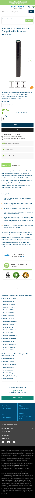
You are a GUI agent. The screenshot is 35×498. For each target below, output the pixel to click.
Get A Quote (29, 20)
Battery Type (5, 101)
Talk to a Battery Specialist (11, 156)
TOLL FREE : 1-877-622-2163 (7, 407)
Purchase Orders (8, 149)
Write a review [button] (17, 397)
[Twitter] (14, 442)
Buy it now (17, 130)
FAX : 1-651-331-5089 (6, 416)
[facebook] (2, 442)
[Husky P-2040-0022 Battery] (31, 88)
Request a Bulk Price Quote (12, 143)
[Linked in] (8, 442)
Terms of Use (18, 465)
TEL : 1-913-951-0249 (24, 407)
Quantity (4, 116)
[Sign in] (29, 7)
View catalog (2, 7)
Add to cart (17, 124)
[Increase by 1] (7, 117)
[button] (30, 59)
